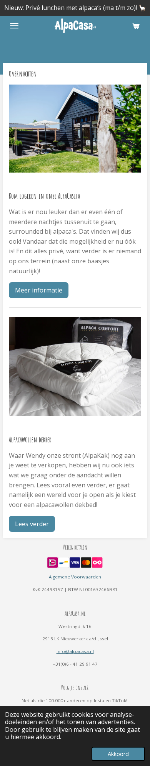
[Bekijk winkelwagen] (135, 25)
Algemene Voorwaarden (75, 577)
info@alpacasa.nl (75, 651)
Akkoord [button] (118, 754)
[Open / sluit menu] (14, 25)
